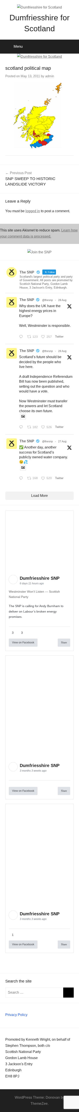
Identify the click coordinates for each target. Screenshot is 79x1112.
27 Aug (62, 441)
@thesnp (47, 300)
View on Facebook (23, 642)
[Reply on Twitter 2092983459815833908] (22, 478)
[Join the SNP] (39, 252)
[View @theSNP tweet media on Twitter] (23, 416)
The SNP (27, 300)
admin (49, 76)
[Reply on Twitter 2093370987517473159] (22, 337)
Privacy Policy (16, 1015)
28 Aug (62, 300)
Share (64, 642)
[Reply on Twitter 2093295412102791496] (22, 427)
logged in (32, 211)
